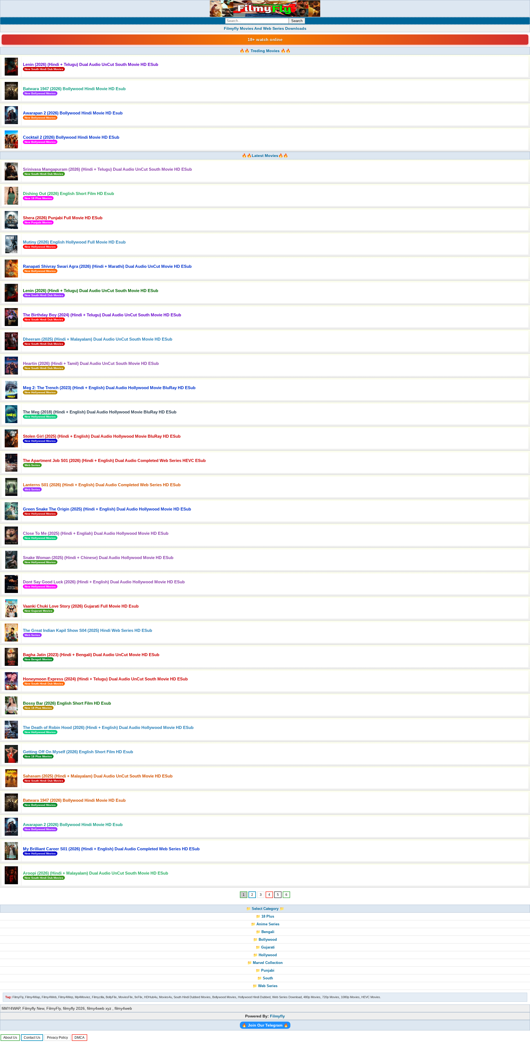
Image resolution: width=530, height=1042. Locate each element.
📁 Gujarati (265, 947)
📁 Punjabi (265, 970)
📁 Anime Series (265, 924)
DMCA (79, 1038)
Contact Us (32, 1038)
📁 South (265, 978)
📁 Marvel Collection (265, 963)
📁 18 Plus (265, 916)
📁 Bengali (265, 932)
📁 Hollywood (265, 955)
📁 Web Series (265, 986)
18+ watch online (265, 39)
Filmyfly (277, 1016)
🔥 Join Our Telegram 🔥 (265, 1025)
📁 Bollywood (265, 939)
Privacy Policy (57, 1038)
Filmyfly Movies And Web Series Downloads (265, 28)
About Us (10, 1038)
